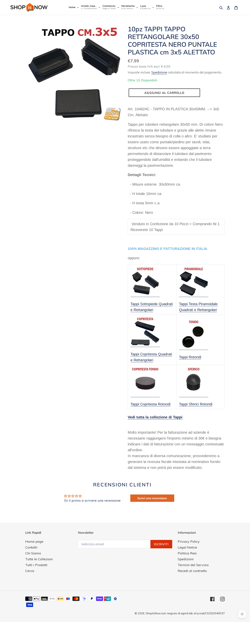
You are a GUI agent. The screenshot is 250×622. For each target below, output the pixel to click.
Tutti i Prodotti (36, 565)
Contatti (31, 547)
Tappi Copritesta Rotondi (150, 404)
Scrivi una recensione (152, 498)
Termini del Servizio (193, 565)
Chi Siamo (33, 553)
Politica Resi (187, 553)
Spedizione (159, 72)
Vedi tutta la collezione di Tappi (155, 417)
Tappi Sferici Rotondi (195, 404)
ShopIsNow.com (156, 613)
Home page (34, 541)
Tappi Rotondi (190, 357)
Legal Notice (187, 547)
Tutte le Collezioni (39, 559)
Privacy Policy (189, 541)
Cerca (29, 571)
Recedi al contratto (192, 571)
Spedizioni (186, 559)
